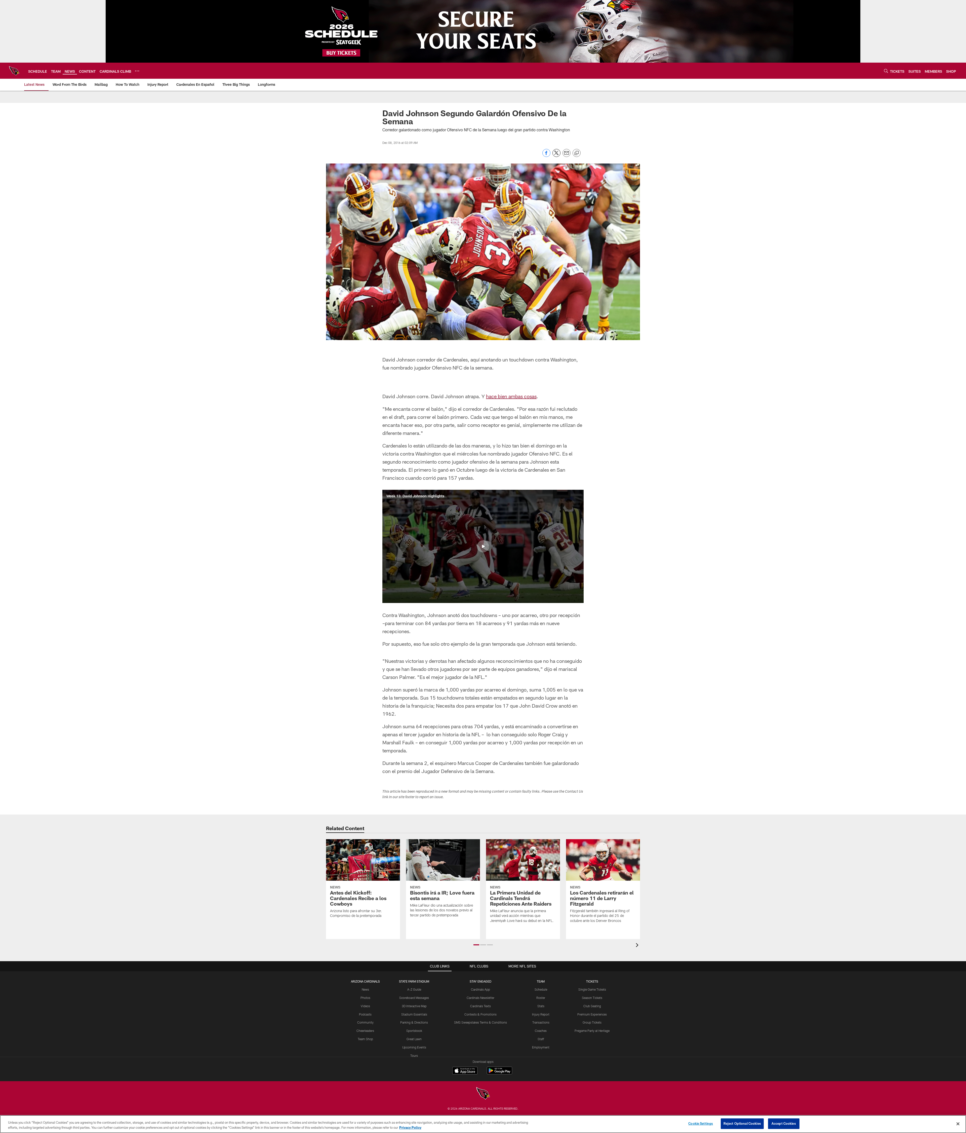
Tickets (592, 981)
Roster (540, 997)
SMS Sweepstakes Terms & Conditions (480, 1022)
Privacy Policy (410, 1127)
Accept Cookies (784, 1123)
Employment (540, 1047)
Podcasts (365, 1014)
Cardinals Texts (480, 1006)
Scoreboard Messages (414, 997)
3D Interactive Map (414, 1006)
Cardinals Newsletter (480, 997)
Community (365, 1022)
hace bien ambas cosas (511, 396)
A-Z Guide (414, 989)
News (365, 989)
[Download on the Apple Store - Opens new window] (465, 1071)
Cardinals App (480, 989)
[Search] (886, 70)
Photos (365, 997)
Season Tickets (592, 997)
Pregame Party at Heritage (592, 1030)
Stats (540, 1006)
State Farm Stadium (414, 981)
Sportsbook (414, 1030)
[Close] (957, 1123)
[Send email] (566, 155)
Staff (541, 1039)
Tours (414, 1055)
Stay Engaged (480, 981)
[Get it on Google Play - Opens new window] (499, 1073)
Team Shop (365, 1039)
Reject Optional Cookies (742, 1123)
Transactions (540, 1022)
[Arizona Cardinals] (483, 1094)
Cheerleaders (365, 1030)
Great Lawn (414, 1039)
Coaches (541, 1030)
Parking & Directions (414, 1022)
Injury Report (540, 1014)
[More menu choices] (137, 71)
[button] (483, 546)
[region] (483, 1124)
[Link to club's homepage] (14, 71)
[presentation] (638, 945)
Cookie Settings (700, 1123)
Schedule (541, 989)
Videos (365, 1006)
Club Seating (592, 1006)
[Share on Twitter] (556, 155)
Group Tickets (592, 1022)
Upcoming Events (414, 1047)
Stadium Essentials (414, 1014)
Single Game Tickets (592, 989)
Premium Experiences (592, 1014)
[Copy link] (577, 153)
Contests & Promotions (480, 1014)
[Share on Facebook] (546, 155)
